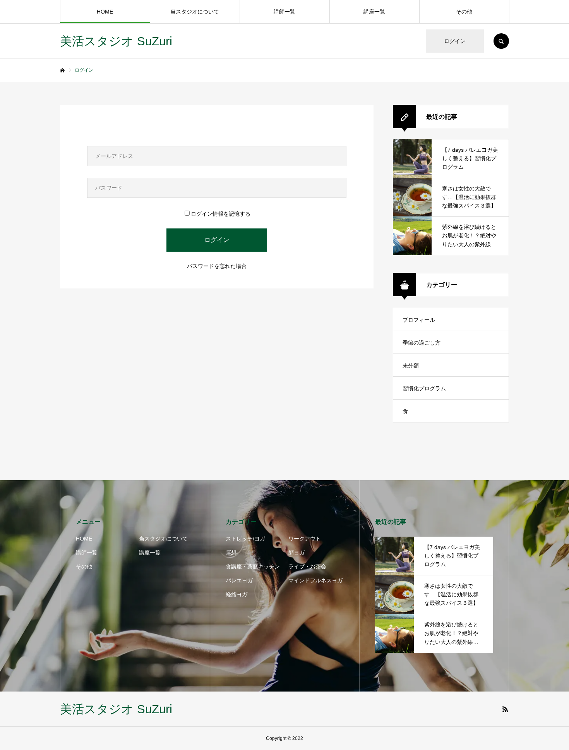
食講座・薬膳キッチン (253, 566)
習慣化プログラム (424, 388)
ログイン (455, 41)
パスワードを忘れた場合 (217, 266)
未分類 (411, 365)
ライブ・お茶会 (307, 566)
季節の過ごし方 (421, 343)
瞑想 (231, 552)
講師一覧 (284, 12)
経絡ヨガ (236, 594)
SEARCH (501, 41)
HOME (105, 12)
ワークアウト (304, 538)
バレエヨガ (239, 580)
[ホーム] (62, 70)
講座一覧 (374, 12)
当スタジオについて (194, 12)
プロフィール (419, 320)
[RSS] (505, 709)
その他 (464, 12)
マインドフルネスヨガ (315, 580)
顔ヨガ (296, 552)
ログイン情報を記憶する (220, 214)
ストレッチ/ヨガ (245, 538)
